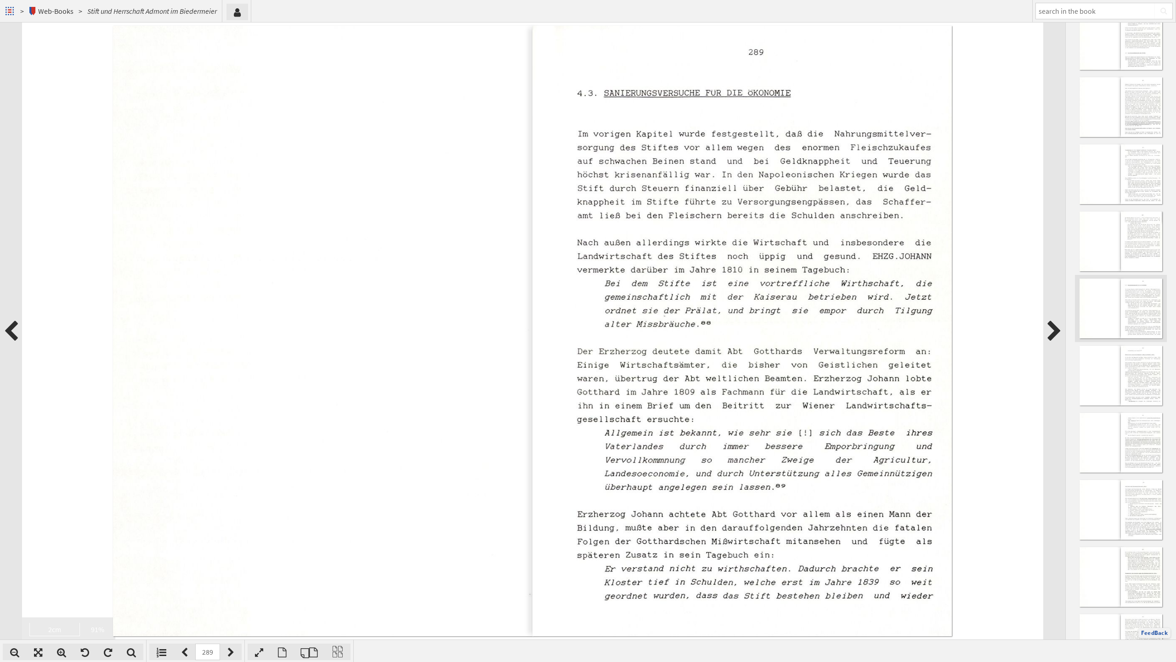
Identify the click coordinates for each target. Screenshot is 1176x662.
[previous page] (11, 331)
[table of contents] (161, 652)
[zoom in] (62, 652)
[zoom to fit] (38, 652)
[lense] (131, 652)
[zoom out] (15, 652)
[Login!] (237, 12)
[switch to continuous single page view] (338, 652)
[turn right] (107, 652)
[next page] (1054, 331)
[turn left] (85, 652)
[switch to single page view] (282, 652)
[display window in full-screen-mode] (259, 652)
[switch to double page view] (309, 652)
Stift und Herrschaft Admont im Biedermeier (152, 11)
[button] (1154, 633)
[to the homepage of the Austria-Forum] (11, 11)
